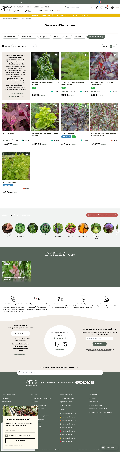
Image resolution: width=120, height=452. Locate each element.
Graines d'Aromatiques (20, 235)
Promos (58, 10)
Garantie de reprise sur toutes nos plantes (55, 2)
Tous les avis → (60, 350)
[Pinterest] (85, 382)
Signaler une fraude (66, 402)
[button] (97, 7)
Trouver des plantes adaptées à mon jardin (103, 215)
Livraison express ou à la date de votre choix (27, 2)
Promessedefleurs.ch (68, 442)
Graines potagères (26, 18)
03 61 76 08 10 (22, 333)
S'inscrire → (99, 344)
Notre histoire (7, 402)
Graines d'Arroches (33, 235)
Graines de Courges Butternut (83, 235)
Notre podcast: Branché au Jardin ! (101, 412)
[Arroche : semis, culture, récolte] (16, 272)
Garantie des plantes (38, 405)
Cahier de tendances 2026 (98, 409)
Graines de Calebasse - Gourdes (96, 236)
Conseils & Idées (94, 402)
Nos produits (19, 7)
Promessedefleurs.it (68, 424)
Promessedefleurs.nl (68, 435)
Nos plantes (6, 405)
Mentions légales (47, 450)
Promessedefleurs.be (68, 438)
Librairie (45, 10)
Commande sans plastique (40, 416)
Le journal (92, 398)
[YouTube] (89, 382)
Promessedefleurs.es (68, 420)
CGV (55, 450)
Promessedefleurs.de (68, 417)
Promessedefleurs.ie (68, 413)
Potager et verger (7, 18)
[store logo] (6, 8)
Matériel (51, 10)
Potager (39, 10)
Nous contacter (65, 405)
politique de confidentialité (93, 350)
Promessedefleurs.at (68, 428)
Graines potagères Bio (7, 235)
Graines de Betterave (71, 235)
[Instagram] (77, 382)
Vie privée (60, 450)
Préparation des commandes (41, 398)
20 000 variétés (6, 2)
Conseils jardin (33, 7)
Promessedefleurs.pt (68, 431)
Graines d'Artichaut (45, 235)
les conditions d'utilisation (105, 350)
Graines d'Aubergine (58, 235)
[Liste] (114, 46)
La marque (45, 7)
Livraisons (34, 402)
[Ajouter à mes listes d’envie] (56, 55)
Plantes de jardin (17, 10)
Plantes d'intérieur (28, 10)
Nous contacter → (20, 355)
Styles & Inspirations (96, 405)
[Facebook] (81, 382)
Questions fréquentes (67, 398)
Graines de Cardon (108, 235)
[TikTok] (92, 382)
